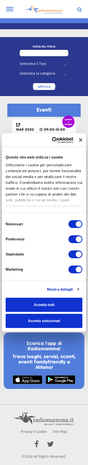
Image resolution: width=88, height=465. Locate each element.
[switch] (75, 239)
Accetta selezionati (44, 321)
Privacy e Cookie (34, 431)
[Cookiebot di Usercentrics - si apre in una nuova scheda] (54, 140)
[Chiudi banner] (80, 140)
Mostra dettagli (60, 289)
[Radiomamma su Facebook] (36, 444)
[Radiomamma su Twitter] (50, 444)
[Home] (44, 9)
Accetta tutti (44, 305)
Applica (44, 87)
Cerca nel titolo (44, 46)
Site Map (60, 431)
